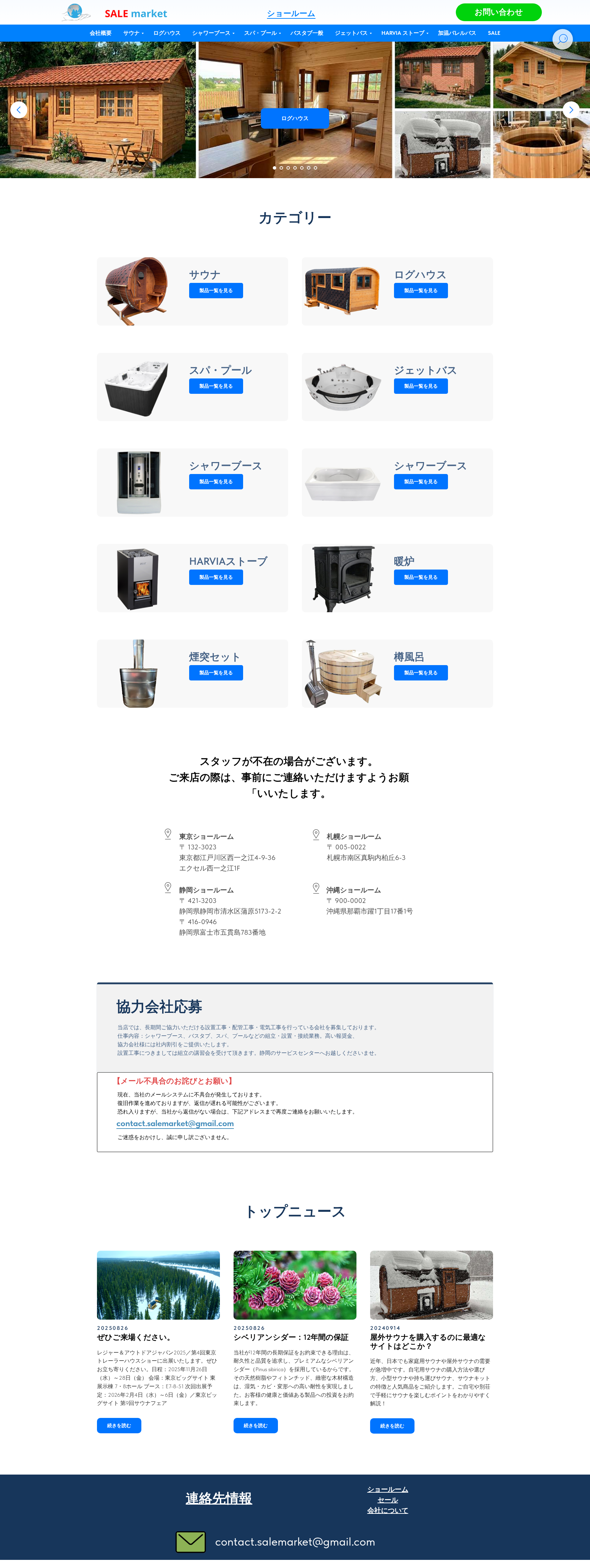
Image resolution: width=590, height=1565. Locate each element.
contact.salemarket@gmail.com (175, 1123)
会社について (387, 1510)
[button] (499, 12)
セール (388, 1500)
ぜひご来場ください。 (135, 1337)
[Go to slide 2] (281, 168)
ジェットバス (351, 33)
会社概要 (101, 33)
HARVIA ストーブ (402, 33)
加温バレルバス (457, 33)
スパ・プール (260, 33)
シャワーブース (211, 33)
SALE (494, 33)
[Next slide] (571, 109)
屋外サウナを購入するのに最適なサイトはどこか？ (428, 1341)
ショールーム (291, 13)
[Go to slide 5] (302, 168)
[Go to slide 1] (274, 168)
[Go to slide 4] (295, 168)
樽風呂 (409, 656)
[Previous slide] (18, 109)
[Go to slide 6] (308, 168)
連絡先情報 (219, 1498)
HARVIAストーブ (228, 561)
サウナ (131, 33)
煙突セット (215, 656)
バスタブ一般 (307, 33)
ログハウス (167, 33)
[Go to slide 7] (315, 168)
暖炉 (404, 561)
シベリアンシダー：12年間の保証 (291, 1337)
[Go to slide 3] (288, 168)
